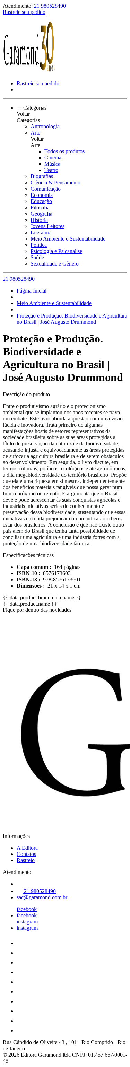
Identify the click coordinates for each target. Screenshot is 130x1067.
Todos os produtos (64, 151)
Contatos (26, 854)
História (39, 220)
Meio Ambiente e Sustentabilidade (68, 239)
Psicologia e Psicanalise (56, 251)
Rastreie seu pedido (24, 12)
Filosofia (40, 207)
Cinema (52, 158)
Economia (42, 195)
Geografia (41, 214)
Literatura (41, 232)
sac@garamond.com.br (42, 897)
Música (52, 164)
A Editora (27, 848)
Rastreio (26, 860)
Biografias (42, 176)
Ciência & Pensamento (55, 182)
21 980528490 (50, 6)
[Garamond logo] (29, 72)
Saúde (37, 257)
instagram (27, 922)
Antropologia (45, 126)
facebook (27, 909)
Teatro (51, 170)
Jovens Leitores (47, 226)
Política (39, 245)
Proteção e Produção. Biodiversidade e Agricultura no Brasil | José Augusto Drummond (72, 319)
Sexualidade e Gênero (55, 264)
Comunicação (46, 189)
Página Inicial (31, 291)
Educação (41, 201)
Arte (35, 133)
